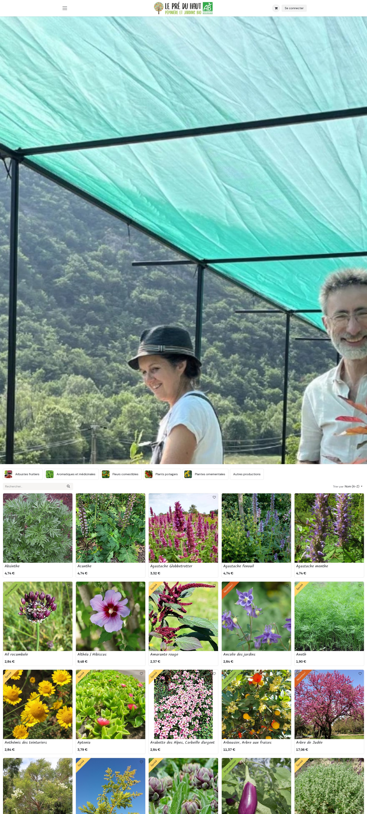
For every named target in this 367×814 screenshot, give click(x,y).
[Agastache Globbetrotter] (183, 528)
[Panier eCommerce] (276, 8)
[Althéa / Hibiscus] (110, 616)
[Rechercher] (68, 486)
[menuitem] (23, 474)
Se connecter (294, 8)
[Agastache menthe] (329, 528)
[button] (347, 486)
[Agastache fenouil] (256, 528)
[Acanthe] (110, 528)
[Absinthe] (37, 528)
